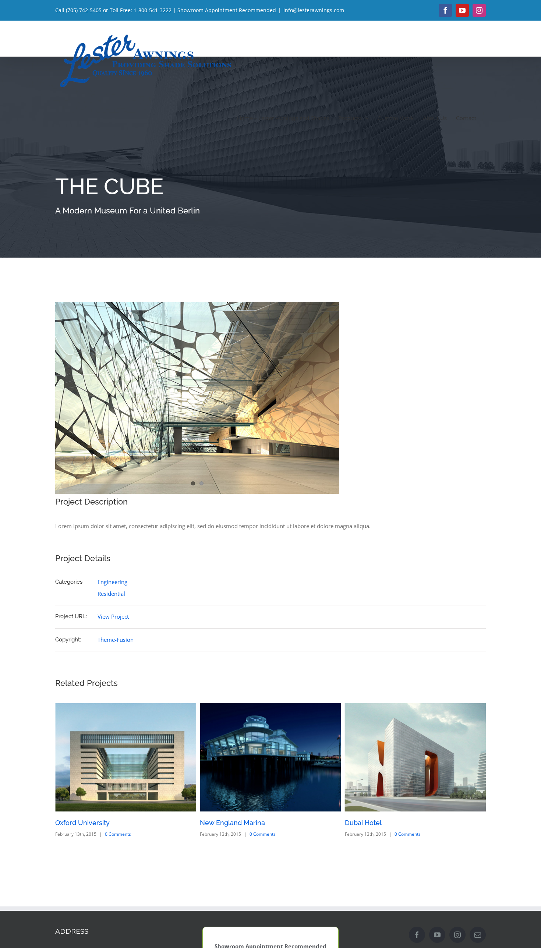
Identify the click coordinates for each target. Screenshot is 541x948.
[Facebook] (417, 935)
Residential (111, 593)
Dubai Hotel (218, 823)
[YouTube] (437, 935)
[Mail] (478, 935)
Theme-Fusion (116, 639)
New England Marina (87, 823)
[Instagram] (457, 935)
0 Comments (118, 834)
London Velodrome (375, 823)
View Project (113, 616)
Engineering (112, 582)
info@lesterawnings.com (313, 10)
